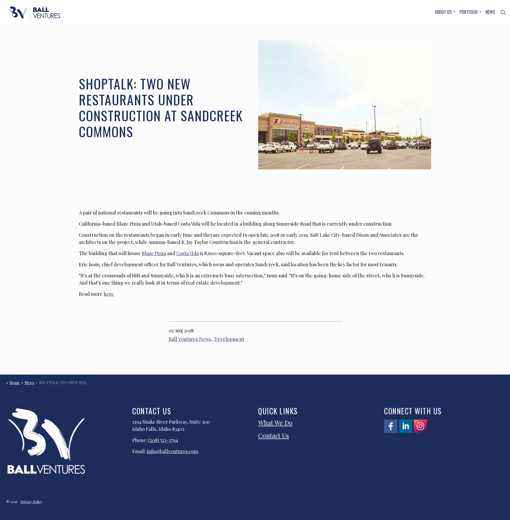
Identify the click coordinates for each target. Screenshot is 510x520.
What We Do (275, 422)
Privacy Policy (31, 501)
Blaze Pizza (154, 253)
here (109, 294)
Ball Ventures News (190, 339)
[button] (344, 104)
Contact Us (273, 435)
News (490, 12)
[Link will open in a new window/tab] (390, 426)
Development (229, 339)
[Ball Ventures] (34, 12)
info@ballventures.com (172, 451)
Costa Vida (187, 253)
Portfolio (469, 12)
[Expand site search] (503, 12)
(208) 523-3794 (163, 440)
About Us (443, 12)
